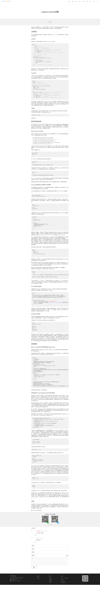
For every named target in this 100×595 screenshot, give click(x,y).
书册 (87, 1)
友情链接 (50, 579)
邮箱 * (33, 548)
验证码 (33, 555)
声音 (83, 1)
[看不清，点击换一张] (67, 555)
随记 (90, 1)
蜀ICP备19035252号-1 (13, 579)
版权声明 (38, 578)
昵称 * (33, 545)
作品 (76, 1)
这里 (35, 68)
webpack (40, 510)
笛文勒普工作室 (63, 582)
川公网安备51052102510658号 (15, 580)
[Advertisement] (50, 22)
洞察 (69, 1)
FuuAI (62, 579)
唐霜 (7, 1)
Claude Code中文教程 (64, 578)
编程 (73, 1)
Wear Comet (63, 581)
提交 (34, 567)
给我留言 (50, 578)
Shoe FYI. (63, 580)
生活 (80, 1)
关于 (93, 1)
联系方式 (50, 580)
